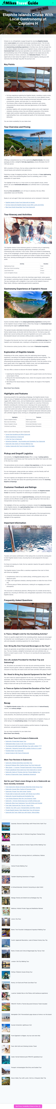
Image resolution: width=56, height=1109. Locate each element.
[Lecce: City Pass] (6, 922)
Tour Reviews (43, 26)
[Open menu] (53, 3)
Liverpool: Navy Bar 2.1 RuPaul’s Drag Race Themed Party (28, 834)
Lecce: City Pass (16, 919)
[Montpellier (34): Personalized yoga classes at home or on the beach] (6, 1017)
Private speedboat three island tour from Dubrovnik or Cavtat (23, 770)
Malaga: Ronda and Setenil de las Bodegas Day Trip (26, 898)
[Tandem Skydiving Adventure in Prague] (6, 880)
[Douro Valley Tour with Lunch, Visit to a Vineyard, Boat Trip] (6, 1081)
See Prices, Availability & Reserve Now (27, 1106)
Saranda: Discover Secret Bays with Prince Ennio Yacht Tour (28, 823)
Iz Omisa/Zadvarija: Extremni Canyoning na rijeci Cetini (27, 887)
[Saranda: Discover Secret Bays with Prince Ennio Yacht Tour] (6, 827)
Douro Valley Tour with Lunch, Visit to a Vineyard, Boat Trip (28, 1078)
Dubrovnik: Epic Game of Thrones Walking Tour (19, 443)
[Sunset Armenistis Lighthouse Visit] (6, 1028)
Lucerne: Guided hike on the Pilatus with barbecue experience (29, 993)
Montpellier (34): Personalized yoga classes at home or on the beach (31, 1014)
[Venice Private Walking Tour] (6, 869)
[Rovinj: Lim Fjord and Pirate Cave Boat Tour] (6, 986)
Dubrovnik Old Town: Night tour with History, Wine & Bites (22, 812)
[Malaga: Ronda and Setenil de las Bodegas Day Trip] (6, 901)
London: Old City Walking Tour (20, 961)
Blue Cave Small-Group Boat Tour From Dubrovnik (20, 207)
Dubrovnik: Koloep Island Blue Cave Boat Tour (19, 763)
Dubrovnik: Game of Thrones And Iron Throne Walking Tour (23, 772)
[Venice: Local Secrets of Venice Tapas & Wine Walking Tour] (6, 848)
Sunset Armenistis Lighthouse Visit (21, 1025)
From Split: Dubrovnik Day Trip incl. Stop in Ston (19, 805)
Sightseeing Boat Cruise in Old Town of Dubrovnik (20, 743)
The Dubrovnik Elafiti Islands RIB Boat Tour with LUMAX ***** (24, 746)
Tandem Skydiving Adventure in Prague (22, 876)
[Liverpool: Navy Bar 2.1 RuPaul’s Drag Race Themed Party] (6, 837)
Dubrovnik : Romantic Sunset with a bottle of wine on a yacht (23, 748)
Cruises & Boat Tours (20, 26)
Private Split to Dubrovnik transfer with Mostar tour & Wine (23, 794)
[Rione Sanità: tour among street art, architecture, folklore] (6, 858)
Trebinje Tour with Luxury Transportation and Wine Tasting (23, 807)
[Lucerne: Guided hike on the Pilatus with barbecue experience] (6, 996)
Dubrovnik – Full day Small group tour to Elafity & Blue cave (23, 801)
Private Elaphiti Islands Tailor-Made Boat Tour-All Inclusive (23, 810)
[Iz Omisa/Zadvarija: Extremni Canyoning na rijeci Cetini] (6, 890)
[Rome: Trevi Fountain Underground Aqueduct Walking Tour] (6, 933)
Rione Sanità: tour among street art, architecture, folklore (28, 855)
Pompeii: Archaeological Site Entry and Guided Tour (26, 1067)
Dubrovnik (30, 26)
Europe (36, 26)
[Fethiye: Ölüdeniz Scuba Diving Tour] (6, 975)
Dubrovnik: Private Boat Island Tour (16, 741)
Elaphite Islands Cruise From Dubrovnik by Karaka (20, 202)
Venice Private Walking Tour (19, 866)
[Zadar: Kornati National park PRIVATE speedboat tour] (6, 1060)
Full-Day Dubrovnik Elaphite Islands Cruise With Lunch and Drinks (25, 205)
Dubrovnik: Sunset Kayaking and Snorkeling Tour (20, 796)
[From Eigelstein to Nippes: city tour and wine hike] (6, 1039)
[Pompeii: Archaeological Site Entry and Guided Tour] (6, 1070)
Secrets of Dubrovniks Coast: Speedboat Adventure (21, 774)
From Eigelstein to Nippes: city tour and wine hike (25, 1035)
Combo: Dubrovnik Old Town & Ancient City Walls (20, 446)
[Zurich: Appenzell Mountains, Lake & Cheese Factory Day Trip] (6, 943)
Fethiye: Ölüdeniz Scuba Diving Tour (21, 972)
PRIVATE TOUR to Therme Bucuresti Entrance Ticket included (29, 1004)
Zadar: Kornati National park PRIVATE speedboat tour (27, 1057)
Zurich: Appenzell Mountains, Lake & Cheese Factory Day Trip (29, 940)
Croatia (11, 26)
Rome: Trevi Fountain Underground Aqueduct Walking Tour (28, 929)
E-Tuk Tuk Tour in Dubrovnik (14, 439)
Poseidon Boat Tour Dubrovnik (14, 750)
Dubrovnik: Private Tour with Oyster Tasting (18, 791)
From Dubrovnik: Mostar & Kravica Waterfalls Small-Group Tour (24, 787)
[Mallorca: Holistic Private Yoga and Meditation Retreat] (6, 911)
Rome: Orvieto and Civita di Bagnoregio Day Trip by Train (28, 951)
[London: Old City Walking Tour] (6, 964)
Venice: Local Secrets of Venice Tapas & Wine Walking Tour (28, 845)
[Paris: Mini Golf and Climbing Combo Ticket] (6, 1049)
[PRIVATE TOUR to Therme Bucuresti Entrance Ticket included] (6, 1007)
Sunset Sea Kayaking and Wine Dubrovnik (18, 434)
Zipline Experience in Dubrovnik (15, 437)
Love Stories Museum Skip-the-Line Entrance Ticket (21, 798)
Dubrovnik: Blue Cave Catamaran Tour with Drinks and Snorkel (24, 803)
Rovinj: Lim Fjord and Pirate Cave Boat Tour (24, 982)
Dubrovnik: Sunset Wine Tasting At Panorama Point (21, 789)
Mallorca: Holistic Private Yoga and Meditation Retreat (27, 908)
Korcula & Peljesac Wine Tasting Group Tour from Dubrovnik (23, 765)
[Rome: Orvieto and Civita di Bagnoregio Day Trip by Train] (6, 954)
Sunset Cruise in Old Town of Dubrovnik (17, 753)
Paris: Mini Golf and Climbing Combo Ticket (24, 1046)
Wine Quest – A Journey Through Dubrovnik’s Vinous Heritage (24, 767)
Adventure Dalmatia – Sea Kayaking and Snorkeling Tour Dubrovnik (25, 441)
